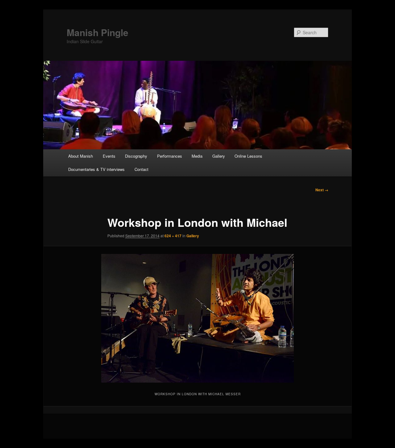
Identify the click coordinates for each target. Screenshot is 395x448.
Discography (136, 156)
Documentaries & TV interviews (96, 169)
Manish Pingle (97, 32)
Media (197, 156)
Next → (321, 190)
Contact (141, 169)
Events (109, 156)
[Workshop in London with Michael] (197, 318)
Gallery (218, 156)
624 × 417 (172, 236)
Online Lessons (248, 156)
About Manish (80, 156)
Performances (169, 156)
